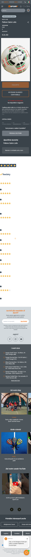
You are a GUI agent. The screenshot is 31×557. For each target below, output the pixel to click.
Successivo (9, 181)
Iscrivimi (24, 321)
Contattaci (17, 533)
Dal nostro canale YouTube (15, 469)
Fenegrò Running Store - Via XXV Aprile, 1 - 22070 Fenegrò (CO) (16, 358)
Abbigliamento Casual (9, 524)
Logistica (6, 533)
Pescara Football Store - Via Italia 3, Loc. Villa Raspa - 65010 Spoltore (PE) (16, 372)
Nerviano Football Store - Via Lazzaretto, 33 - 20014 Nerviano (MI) (17, 377)
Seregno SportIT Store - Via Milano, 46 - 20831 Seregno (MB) (16, 353)
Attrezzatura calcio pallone (9, 16)
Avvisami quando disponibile (15, 93)
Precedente (3, 181)
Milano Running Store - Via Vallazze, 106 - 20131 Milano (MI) (16, 363)
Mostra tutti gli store (15, 380)
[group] (14, 408)
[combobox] (13, 10)
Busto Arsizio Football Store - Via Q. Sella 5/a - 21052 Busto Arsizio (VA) (16, 367)
